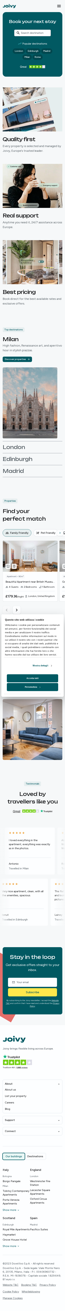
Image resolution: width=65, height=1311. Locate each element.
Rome (37, 57)
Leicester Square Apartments (40, 1191)
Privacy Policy (48, 1284)
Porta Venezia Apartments (11, 1201)
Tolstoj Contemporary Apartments (16, 1192)
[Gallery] (8, 566)
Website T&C (10, 1284)
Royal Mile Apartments (16, 1229)
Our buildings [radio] (14, 1156)
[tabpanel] (34, 577)
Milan (27, 57)
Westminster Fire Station (40, 1183)
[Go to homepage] (9, 6)
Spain (34, 1218)
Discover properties (15, 359)
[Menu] (59, 6)
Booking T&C (29, 1284)
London (19, 51)
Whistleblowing (31, 1291)
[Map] (14, 566)
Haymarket (9, 1234)
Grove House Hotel (15, 1239)
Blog (7, 1109)
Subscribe (32, 992)
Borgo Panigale (11, 1181)
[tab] (17, 533)
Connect (10, 1131)
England (35, 1170)
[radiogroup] (24, 1156)
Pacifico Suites (39, 1229)
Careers (9, 1102)
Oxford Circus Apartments (38, 1200)
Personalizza (31, 687)
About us (10, 1089)
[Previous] (6, 533)
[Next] (60, 533)
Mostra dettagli (40, 665)
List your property (15, 1096)
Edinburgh (33, 51)
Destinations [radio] (35, 1156)
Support (10, 1120)
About (8, 1083)
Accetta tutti (32, 678)
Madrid (46, 51)
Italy (6, 1170)
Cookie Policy (11, 1291)
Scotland (9, 1218)
